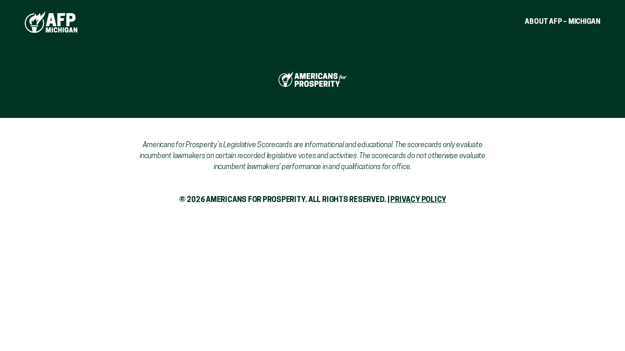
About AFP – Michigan (562, 22)
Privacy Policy (418, 200)
